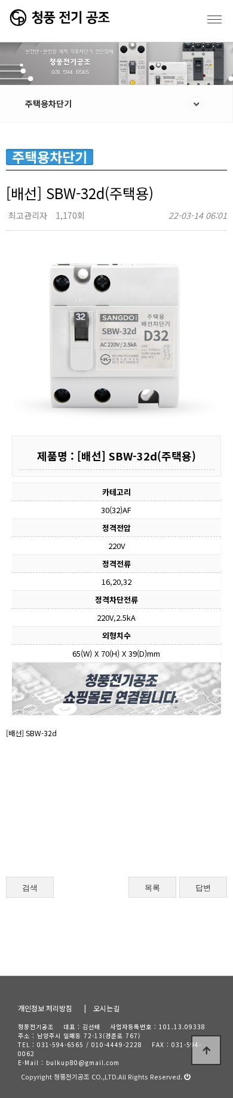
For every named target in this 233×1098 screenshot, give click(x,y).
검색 (30, 887)
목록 (152, 887)
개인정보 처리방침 (45, 1008)
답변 (203, 887)
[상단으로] (206, 1050)
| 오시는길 (101, 1008)
